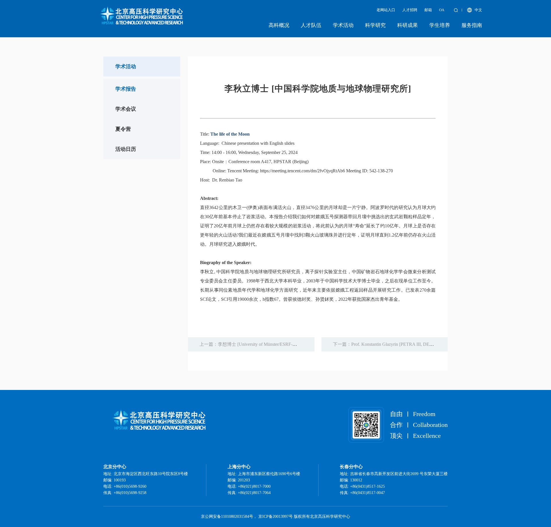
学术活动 (343, 25)
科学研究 (375, 25)
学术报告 (125, 89)
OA (441, 10)
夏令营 (123, 129)
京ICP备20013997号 (275, 516)
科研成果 (407, 25)
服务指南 (471, 25)
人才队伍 (311, 25)
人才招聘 (409, 10)
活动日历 (125, 149)
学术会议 (125, 109)
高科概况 (279, 25)
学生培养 (439, 25)
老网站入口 (386, 10)
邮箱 (428, 10)
